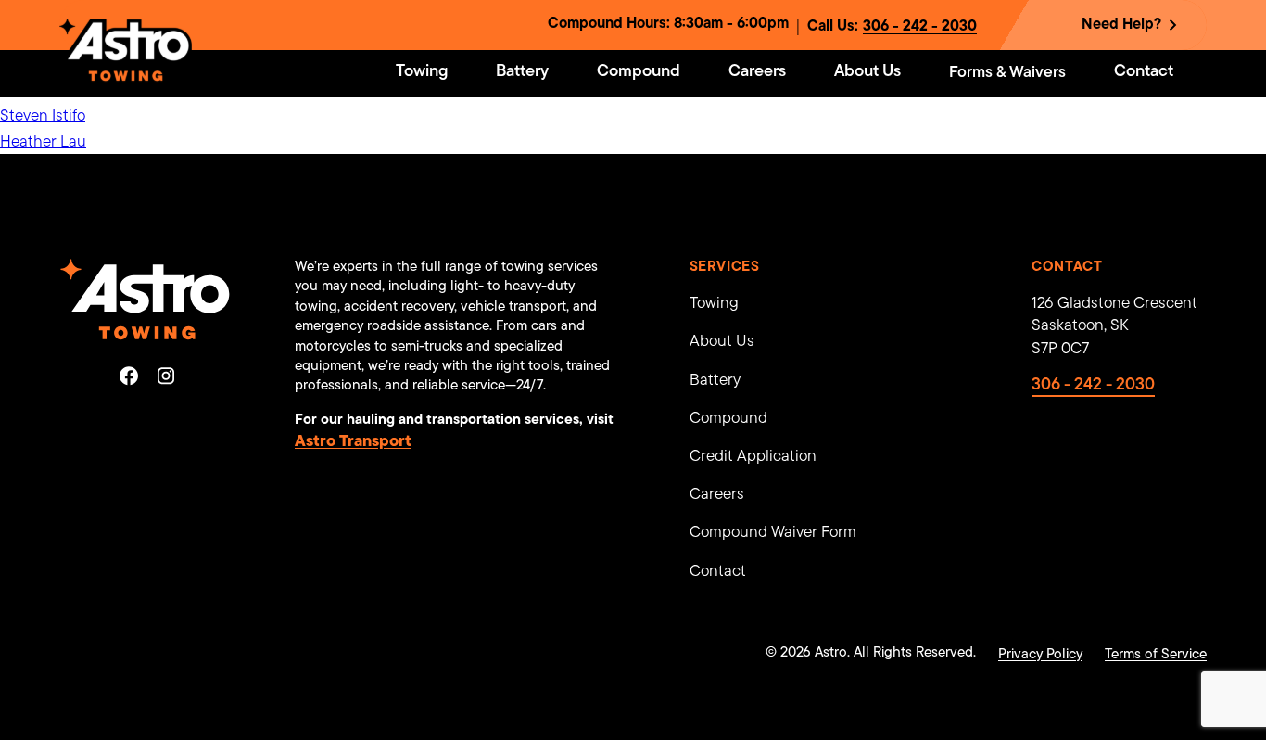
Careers (717, 495)
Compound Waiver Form (773, 533)
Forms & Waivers (1007, 73)
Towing (714, 304)
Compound (728, 419)
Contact (718, 572)
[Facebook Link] (129, 375)
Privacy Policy (1040, 655)
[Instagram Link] (166, 375)
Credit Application (753, 457)
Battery (715, 381)
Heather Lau (43, 142)
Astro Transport (353, 442)
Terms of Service (1156, 655)
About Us (722, 342)
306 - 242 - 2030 (920, 26)
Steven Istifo (42, 116)
